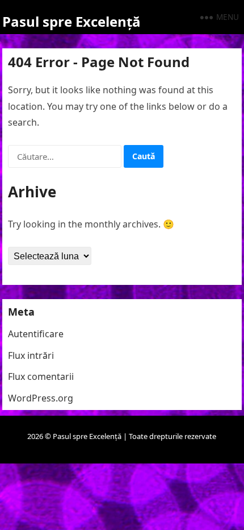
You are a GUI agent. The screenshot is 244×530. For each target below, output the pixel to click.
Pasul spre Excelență (71, 21)
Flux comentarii (41, 376)
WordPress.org (40, 398)
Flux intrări (31, 355)
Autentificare (36, 334)
